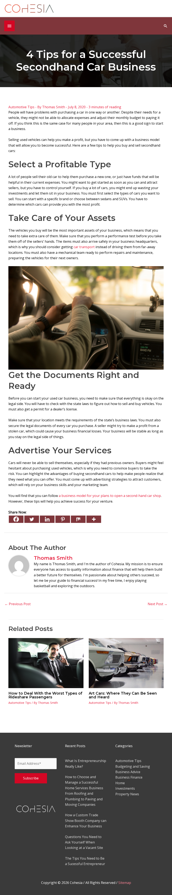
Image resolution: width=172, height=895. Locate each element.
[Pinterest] (62, 519)
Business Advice (127, 772)
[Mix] (78, 519)
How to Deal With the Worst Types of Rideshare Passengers (45, 695)
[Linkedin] (47, 519)
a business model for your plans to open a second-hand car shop (110, 495)
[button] (165, 26)
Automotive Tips (21, 107)
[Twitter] (31, 519)
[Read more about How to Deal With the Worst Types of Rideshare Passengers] (45, 662)
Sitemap (124, 882)
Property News (127, 794)
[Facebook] (16, 519)
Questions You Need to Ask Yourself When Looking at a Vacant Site (84, 842)
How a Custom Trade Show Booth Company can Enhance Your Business (85, 820)
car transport (84, 247)
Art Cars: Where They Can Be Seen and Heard (123, 695)
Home (120, 783)
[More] (93, 519)
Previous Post (18, 604)
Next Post (157, 604)
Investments (125, 788)
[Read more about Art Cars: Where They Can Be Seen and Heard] (126, 662)
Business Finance (128, 777)
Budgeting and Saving (132, 766)
